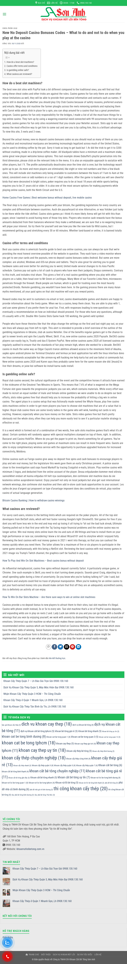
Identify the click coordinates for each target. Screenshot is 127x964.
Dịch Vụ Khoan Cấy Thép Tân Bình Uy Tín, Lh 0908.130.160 (34, 706)
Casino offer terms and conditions (22, 66)
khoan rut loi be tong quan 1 (15, 782)
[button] (4, 14)
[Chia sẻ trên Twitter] (60, 647)
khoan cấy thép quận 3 (42, 765)
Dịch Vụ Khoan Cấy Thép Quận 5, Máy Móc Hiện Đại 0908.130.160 (38, 687)
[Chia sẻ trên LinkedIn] (78, 647)
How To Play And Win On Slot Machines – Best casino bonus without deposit (43, 560)
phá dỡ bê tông (111, 783)
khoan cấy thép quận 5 (65, 765)
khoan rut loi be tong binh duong (105, 777)
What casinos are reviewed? (19, 74)
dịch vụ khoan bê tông (83, 725)
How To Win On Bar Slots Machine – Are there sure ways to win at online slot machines (48, 597)
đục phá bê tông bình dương (23, 795)
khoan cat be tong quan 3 (84, 736)
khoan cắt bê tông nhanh (43, 777)
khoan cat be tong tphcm (29, 743)
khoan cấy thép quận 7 (87, 765)
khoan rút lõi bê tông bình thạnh (91, 783)
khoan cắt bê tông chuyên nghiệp (57, 771)
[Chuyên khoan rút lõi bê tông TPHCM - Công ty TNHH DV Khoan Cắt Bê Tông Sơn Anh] (63, 14)
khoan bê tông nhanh (90, 731)
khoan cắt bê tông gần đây (19, 778)
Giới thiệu (46, 954)
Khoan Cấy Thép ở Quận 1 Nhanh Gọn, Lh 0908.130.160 (33, 700)
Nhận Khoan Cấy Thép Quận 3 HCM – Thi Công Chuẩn (32, 693)
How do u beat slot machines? (20, 62)
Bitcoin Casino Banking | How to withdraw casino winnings (33, 500)
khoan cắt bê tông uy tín (74, 777)
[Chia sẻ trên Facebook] (54, 647)
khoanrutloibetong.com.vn (30, 849)
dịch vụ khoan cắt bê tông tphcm (37, 731)
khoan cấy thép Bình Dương (103, 751)
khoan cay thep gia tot (85, 743)
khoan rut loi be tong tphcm (42, 782)
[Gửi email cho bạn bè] (66, 647)
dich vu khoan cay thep (46, 724)
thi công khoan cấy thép (81, 788)
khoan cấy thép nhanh (22, 766)
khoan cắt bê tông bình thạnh (15, 771)
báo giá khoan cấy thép (11, 725)
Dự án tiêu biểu (84, 954)
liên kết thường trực (57, 658)
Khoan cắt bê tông (110, 765)
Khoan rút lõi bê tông (66, 782)
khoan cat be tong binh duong (24, 736)
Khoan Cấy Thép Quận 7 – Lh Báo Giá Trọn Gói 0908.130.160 (35, 681)
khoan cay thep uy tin (42, 750)
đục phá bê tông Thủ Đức (45, 795)
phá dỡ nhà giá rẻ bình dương (41, 790)
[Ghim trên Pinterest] (72, 647)
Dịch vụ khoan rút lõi (64, 954)
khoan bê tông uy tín (110, 731)
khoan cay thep (65, 743)
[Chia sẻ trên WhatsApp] (48, 647)
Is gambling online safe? (18, 70)
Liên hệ (97, 954)
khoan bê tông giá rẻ (66, 731)
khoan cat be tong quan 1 (58, 737)
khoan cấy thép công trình (78, 758)
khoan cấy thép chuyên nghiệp (34, 758)
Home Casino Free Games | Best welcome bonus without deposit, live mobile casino (47, 197)
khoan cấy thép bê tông (79, 751)
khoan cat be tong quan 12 (109, 737)
